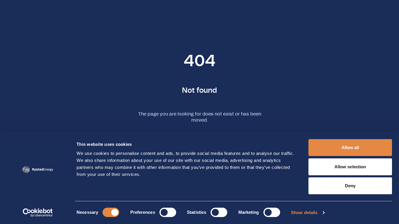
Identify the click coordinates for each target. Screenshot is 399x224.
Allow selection (350, 166)
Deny (350, 185)
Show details (304, 212)
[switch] (167, 212)
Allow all (350, 147)
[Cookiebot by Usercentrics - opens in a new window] (37, 212)
